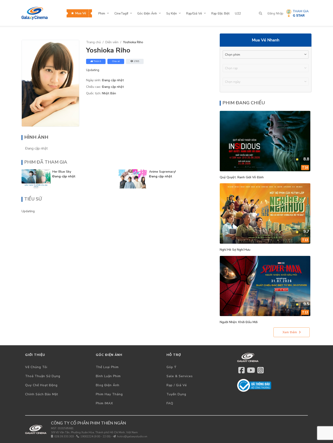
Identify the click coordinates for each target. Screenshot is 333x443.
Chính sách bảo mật (41, 394)
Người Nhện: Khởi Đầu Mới (239, 322)
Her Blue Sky (61, 171)
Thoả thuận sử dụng (42, 376)
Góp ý (171, 367)
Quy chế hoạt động (41, 385)
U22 (238, 13)
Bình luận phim (108, 376)
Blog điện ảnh (107, 385)
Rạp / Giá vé (176, 385)
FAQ (169, 403)
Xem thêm (289, 332)
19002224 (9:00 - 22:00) (95, 436)
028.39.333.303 (64, 436)
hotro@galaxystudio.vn (132, 436)
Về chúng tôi (36, 367)
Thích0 (97, 61)
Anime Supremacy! (162, 171)
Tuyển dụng (176, 394)
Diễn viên (111, 42)
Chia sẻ (116, 61)
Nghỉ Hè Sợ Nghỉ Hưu (235, 250)
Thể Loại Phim (107, 367)
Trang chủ (93, 42)
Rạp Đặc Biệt (220, 13)
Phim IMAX (104, 403)
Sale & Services (179, 376)
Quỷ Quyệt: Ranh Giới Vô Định (242, 177)
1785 (136, 61)
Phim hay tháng (109, 394)
